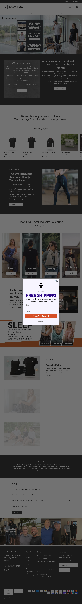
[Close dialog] (57, 281)
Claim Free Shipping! (41, 316)
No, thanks (41, 321)
